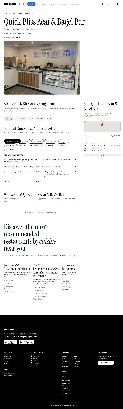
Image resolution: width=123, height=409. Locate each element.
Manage (62, 4)
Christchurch (66, 391)
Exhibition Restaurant (40, 293)
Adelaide (65, 369)
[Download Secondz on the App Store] (19, 4)
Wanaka (64, 386)
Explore (44, 4)
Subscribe (31, 4)
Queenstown (66, 383)
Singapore (78, 364)
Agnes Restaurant (39, 287)
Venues (12, 13)
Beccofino (7, 289)
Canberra (65, 374)
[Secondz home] (10, 4)
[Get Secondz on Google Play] (23, 4)
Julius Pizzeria (8, 280)
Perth (64, 371)
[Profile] (117, 4)
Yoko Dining (66, 281)
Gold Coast (65, 366)
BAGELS (26, 141)
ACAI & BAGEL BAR (36, 145)
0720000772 (117, 136)
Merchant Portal (74, 4)
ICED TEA (22, 145)
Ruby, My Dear (67, 284)
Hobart (64, 376)
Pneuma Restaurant (40, 296)
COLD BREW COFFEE (12, 149)
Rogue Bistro (37, 299)
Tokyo (76, 366)
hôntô (64, 278)
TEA (66, 141)
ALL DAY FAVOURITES (12, 141)
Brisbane (62, 255)
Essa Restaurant (38, 290)
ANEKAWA (65, 290)
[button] (102, 125)
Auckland (65, 393)
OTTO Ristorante (9, 292)
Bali (76, 359)
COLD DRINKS (10, 145)
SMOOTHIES (50, 145)
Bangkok (77, 361)
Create (53, 4)
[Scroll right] (74, 255)
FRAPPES (62, 145)
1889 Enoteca (8, 283)
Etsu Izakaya (66, 287)
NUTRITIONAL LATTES (53, 141)
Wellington (65, 388)
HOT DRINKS (37, 141)
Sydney (64, 361)
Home (5, 13)
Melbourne (65, 359)
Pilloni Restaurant (10, 286)
